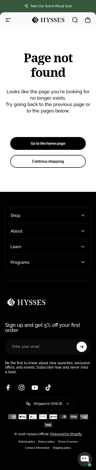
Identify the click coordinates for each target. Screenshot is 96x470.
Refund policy (26, 441)
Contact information (37, 447)
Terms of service (68, 441)
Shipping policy (62, 447)
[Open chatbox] (85, 459)
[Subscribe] (82, 347)
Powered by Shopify (66, 434)
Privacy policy (46, 441)
